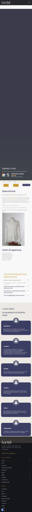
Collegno (16, 477)
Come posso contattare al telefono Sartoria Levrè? (14, 291)
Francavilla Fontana (13, 195)
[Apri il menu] (29, 2)
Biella (16, 475)
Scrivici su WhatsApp (10, 453)
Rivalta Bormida (16, 482)
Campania (4, 496)
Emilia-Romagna (6, 498)
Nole (16, 463)
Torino (16, 460)
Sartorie (9, 181)
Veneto (3, 493)
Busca (16, 472)
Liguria (3, 510)
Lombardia (4, 489)
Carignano (16, 470)
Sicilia (3, 505)
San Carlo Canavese (16, 467)
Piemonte (4, 501)
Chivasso (16, 465)
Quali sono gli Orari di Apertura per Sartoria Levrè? (14, 287)
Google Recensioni (11, 198)
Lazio (3, 491)
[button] (16, 280)
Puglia (14, 181)
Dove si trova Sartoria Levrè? (12, 280)
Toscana (4, 503)
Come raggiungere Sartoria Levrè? (14, 295)
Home (4, 181)
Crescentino (16, 479)
